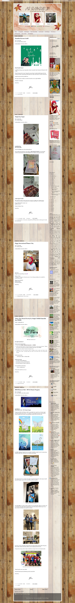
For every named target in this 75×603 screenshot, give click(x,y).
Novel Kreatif (41, 31)
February (53, 196)
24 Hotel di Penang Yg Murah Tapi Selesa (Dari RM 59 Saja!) (55, 480)
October (53, 175)
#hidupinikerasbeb (20, 296)
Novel (54, 248)
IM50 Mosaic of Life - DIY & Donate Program (27, 390)
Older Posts (44, 589)
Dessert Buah (53, 424)
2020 (52, 202)
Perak (50, 250)
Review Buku (56, 254)
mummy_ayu (55, 395)
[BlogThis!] (34, 93)
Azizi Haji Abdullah (57, 219)
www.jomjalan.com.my (54, 478)
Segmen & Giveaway (20, 383)
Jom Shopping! (30, 33)
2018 (51, 205)
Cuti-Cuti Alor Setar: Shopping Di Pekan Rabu (57, 307)
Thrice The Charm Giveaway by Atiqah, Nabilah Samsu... (55, 192)
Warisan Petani (55, 392)
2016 (51, 208)
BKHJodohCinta (52, 223)
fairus (54, 383)
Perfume (54, 250)
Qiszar (55, 252)
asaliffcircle (53, 218)
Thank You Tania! (19, 117)
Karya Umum (24, 33)
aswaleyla (54, 386)
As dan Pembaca (55, 216)
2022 (51, 199)
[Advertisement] (31, 105)
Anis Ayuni (52, 215)
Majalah (56, 244)
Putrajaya (51, 252)
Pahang (59, 248)
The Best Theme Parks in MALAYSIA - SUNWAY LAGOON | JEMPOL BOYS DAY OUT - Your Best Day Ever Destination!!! (55, 492)
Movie (54, 247)
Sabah (58, 255)
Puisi (57, 251)
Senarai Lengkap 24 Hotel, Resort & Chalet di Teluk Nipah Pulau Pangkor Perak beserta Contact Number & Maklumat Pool (55, 469)
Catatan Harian (19, 94)
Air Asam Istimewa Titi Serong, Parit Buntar (57, 298)
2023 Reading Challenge (55, 269)
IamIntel (18, 585)
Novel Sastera (53, 31)
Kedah (57, 237)
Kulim (57, 240)
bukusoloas (51, 226)
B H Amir (52, 220)
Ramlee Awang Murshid (53, 253)
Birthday (55, 220)
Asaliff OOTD (58, 217)
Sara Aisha (51, 256)
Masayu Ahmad (55, 245)
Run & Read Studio (34, 31)
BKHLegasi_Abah (54, 224)
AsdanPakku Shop (18, 146)
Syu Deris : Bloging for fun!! (55, 440)
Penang (57, 249)
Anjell (55, 215)
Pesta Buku (52, 251)
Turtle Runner (26, 31)
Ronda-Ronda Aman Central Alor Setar (57, 357)
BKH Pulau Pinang (54, 222)
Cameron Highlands (56, 227)
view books (58, 276)
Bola (50, 225)
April (52, 183)
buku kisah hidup (56, 225)
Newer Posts (17, 589)
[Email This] (33, 93)
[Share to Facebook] (36, 93)
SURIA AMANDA (53, 403)
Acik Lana (58, 214)
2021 (51, 201)
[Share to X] (35, 93)
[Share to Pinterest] (37, 93)
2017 (51, 206)
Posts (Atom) (21, 591)
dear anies (54, 389)
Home (16, 31)
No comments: (29, 294)
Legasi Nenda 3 (53, 242)
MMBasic (55, 246)
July (52, 179)
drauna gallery (53, 368)
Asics (53, 219)
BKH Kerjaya (57, 221)
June (52, 180)
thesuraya (52, 449)
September (53, 176)
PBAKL (52, 249)
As (53, 271)
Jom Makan (52, 235)
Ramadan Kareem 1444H (21, 38)
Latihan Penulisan (56, 241)
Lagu (50, 241)
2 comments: (28, 218)
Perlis (58, 250)
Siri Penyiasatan (17, 33)
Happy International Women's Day (24, 243)
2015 (51, 209)
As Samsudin (20, 31)
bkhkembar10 (58, 223)
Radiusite (58, 252)
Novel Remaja (47, 31)
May (52, 182)
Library (53, 244)
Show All (59, 495)
